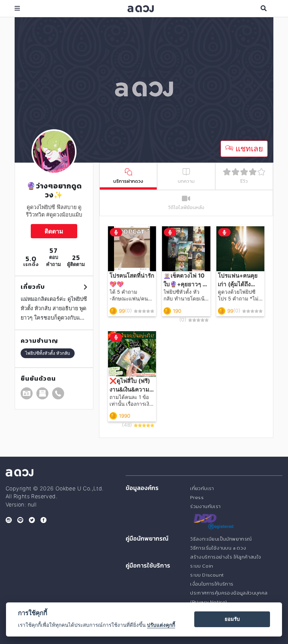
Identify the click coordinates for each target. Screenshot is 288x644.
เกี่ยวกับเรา (202, 488)
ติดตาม (54, 231)
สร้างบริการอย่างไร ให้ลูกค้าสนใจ (225, 556)
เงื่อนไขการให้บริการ (211, 583)
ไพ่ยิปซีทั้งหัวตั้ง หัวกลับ (47, 353)
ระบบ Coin (201, 565)
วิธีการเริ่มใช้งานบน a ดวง (218, 547)
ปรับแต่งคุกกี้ (161, 625)
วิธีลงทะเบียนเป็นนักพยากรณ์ (221, 538)
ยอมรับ (232, 619)
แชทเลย (248, 148)
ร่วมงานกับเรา (205, 506)
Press (197, 497)
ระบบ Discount (207, 574)
